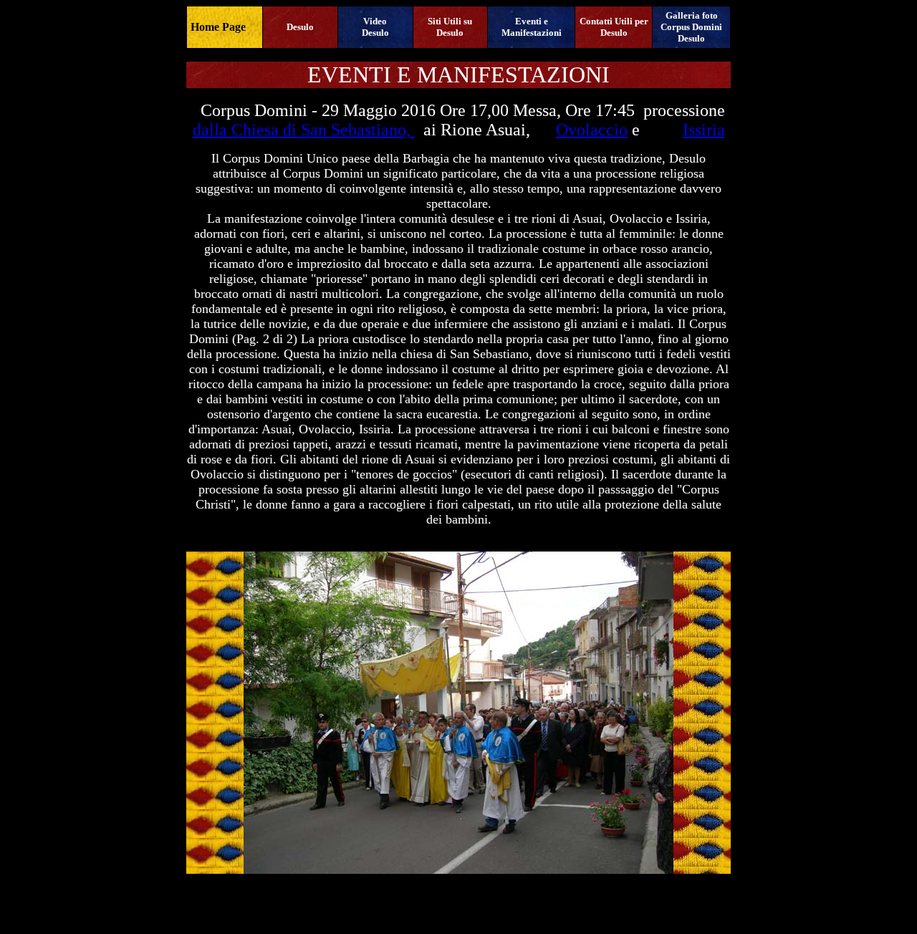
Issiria (704, 129)
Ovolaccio (592, 129)
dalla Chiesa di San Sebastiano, (304, 129)
